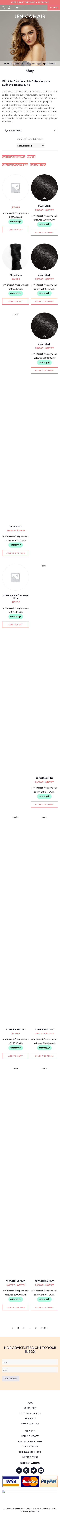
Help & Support (30, 1436)
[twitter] (34, 1470)
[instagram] (26, 1470)
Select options (44, 232)
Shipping (30, 1431)
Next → (44, 1327)
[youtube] (41, 1470)
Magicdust (35, 1511)
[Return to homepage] (30, 16)
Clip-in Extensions (13, 156)
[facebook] (19, 1470)
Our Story (30, 1408)
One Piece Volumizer (15, 164)
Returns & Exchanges (30, 1441)
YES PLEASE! (10, 1378)
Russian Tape (38, 164)
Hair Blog (30, 1418)
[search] (3, 7)
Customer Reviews (30, 1413)
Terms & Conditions (30, 1452)
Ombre (31, 156)
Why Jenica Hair (30, 1423)
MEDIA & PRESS (30, 1457)
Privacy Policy (30, 1446)
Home (30, 1403)
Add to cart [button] (15, 230)
